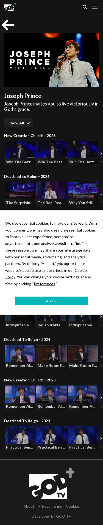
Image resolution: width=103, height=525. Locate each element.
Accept (51, 301)
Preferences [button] (44, 283)
